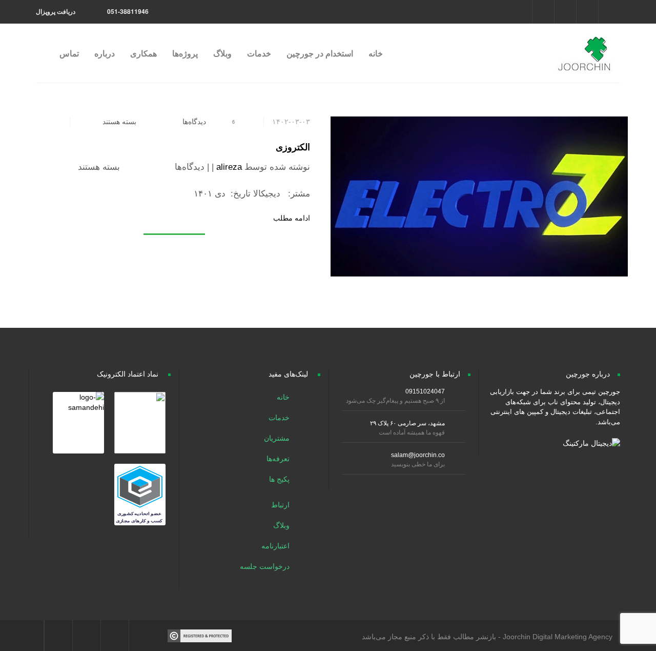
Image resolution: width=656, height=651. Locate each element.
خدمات (259, 53)
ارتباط (281, 505)
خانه (375, 53)
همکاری (143, 53)
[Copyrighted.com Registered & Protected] (199, 635)
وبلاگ (222, 53)
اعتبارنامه (276, 546)
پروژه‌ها (185, 53)
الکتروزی (293, 147)
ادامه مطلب (291, 218)
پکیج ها (280, 479)
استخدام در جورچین (319, 53)
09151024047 (425, 391)
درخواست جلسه (266, 566)
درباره (104, 53)
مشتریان (278, 438)
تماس (69, 53)
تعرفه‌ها (279, 459)
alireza (229, 167)
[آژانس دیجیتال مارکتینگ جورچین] (583, 48)
